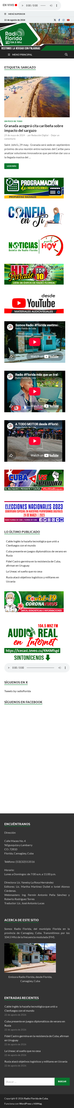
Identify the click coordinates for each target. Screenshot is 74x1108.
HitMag (38, 1103)
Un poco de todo (13, 121)
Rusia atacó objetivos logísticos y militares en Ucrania (35, 1061)
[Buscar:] (37, 1082)
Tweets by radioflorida (17, 691)
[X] (55, 20)
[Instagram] (63, 20)
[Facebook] (59, 20)
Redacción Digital (39, 135)
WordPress (25, 1103)
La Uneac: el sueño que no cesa (24, 571)
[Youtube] (68, 20)
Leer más (10, 165)
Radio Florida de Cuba (36, 1098)
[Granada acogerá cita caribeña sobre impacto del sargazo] (37, 98)
